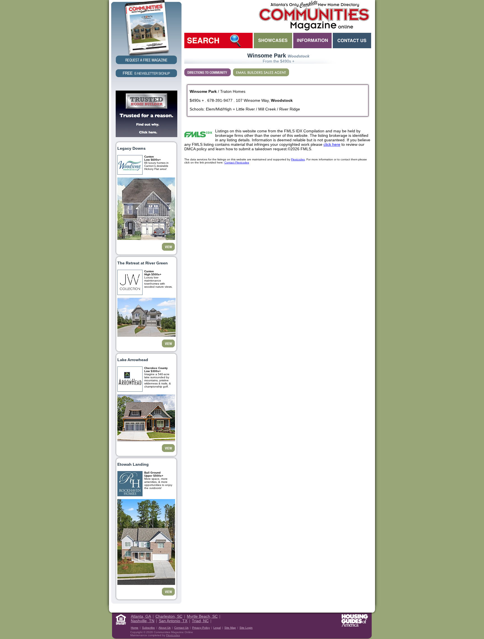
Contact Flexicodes (236, 162)
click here (332, 144)
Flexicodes (298, 159)
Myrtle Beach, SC (202, 616)
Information (312, 40)
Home (134, 627)
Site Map (230, 627)
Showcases (273, 40)
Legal (217, 627)
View (168, 247)
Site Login (246, 627)
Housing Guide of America (354, 620)
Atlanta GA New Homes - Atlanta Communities (313, 15)
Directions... (207, 72)
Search (218, 40)
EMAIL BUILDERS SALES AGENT (261, 72)
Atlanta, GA (141, 616)
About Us (165, 627)
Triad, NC (200, 621)
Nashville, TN (142, 621)
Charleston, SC (168, 616)
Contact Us (352, 40)
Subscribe (148, 627)
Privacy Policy (201, 627)
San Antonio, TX (173, 621)
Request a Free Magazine (146, 32)
